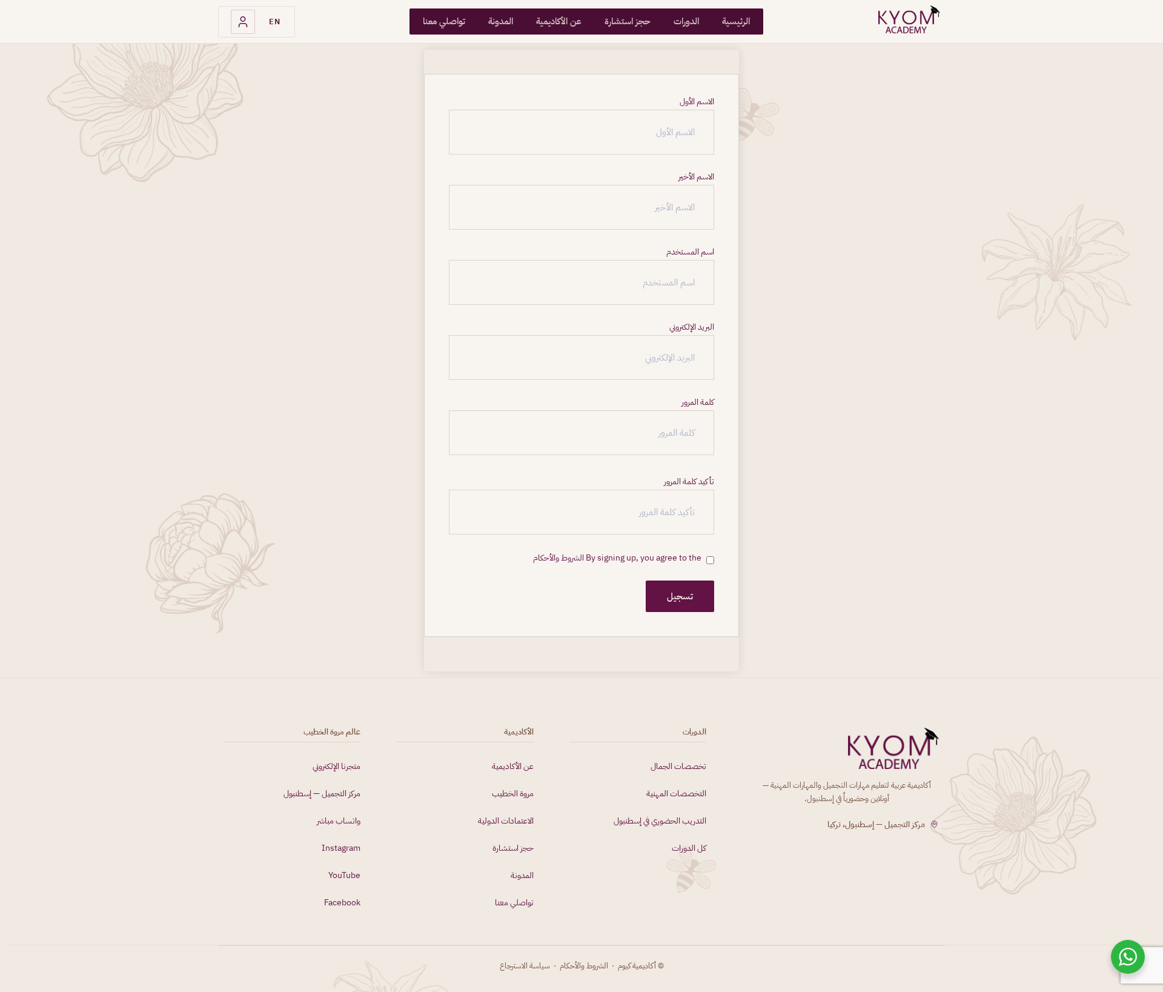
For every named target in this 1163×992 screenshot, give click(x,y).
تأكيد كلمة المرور (689, 482)
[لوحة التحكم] (243, 22)
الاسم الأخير (696, 177)
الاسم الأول (697, 102)
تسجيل (680, 596)
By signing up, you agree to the (617, 558)
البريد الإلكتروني (691, 327)
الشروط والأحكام (558, 557)
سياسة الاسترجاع (525, 965)
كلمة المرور (697, 402)
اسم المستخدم (690, 252)
